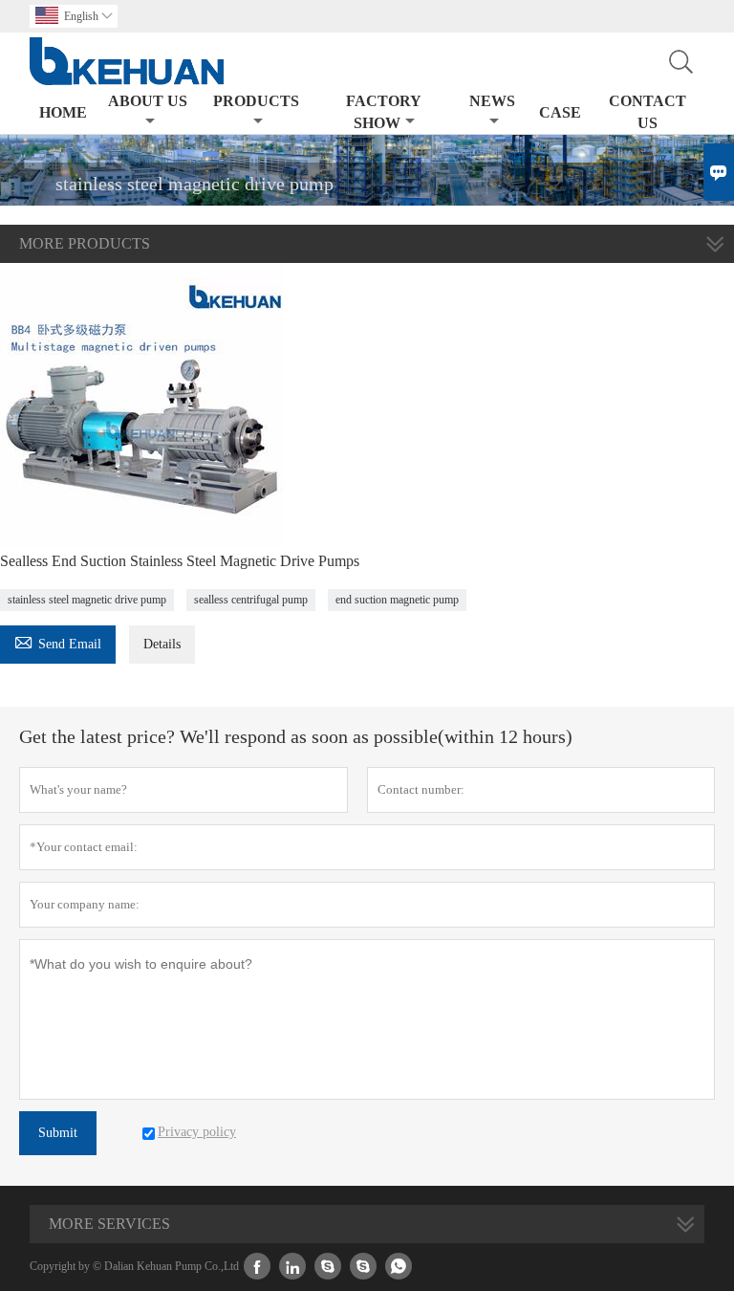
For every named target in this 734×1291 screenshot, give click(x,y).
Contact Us (647, 112)
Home (63, 112)
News (492, 101)
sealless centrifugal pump (251, 599)
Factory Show (383, 112)
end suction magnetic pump (397, 599)
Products (256, 101)
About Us (147, 101)
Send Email (57, 641)
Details (162, 644)
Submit (57, 1133)
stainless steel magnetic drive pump (87, 599)
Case (560, 112)
